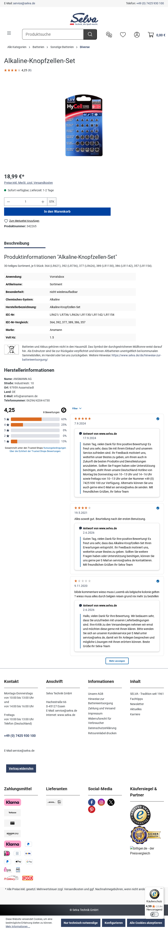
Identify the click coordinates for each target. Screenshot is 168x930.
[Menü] (9, 33)
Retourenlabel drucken (102, 733)
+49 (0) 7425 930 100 (150, 3)
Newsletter (137, 704)
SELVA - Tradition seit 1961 (147, 693)
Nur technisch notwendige (81, 922)
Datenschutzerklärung (102, 728)
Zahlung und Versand (101, 708)
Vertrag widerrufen (21, 768)
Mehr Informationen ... (18, 926)
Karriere (135, 714)
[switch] (154, 914)
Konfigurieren (114, 922)
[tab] (24, 243)
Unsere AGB (95, 693)
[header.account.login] (136, 34)
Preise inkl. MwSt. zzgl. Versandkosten (28, 182)
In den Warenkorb (57, 211)
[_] (83, 125)
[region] (84, 125)
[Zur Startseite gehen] (84, 19)
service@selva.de (24, 3)
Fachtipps (136, 699)
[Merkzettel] (122, 34)
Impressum (95, 713)
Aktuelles (136, 709)
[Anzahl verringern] (8, 201)
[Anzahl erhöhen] (43, 201)
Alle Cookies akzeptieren (146, 922)
